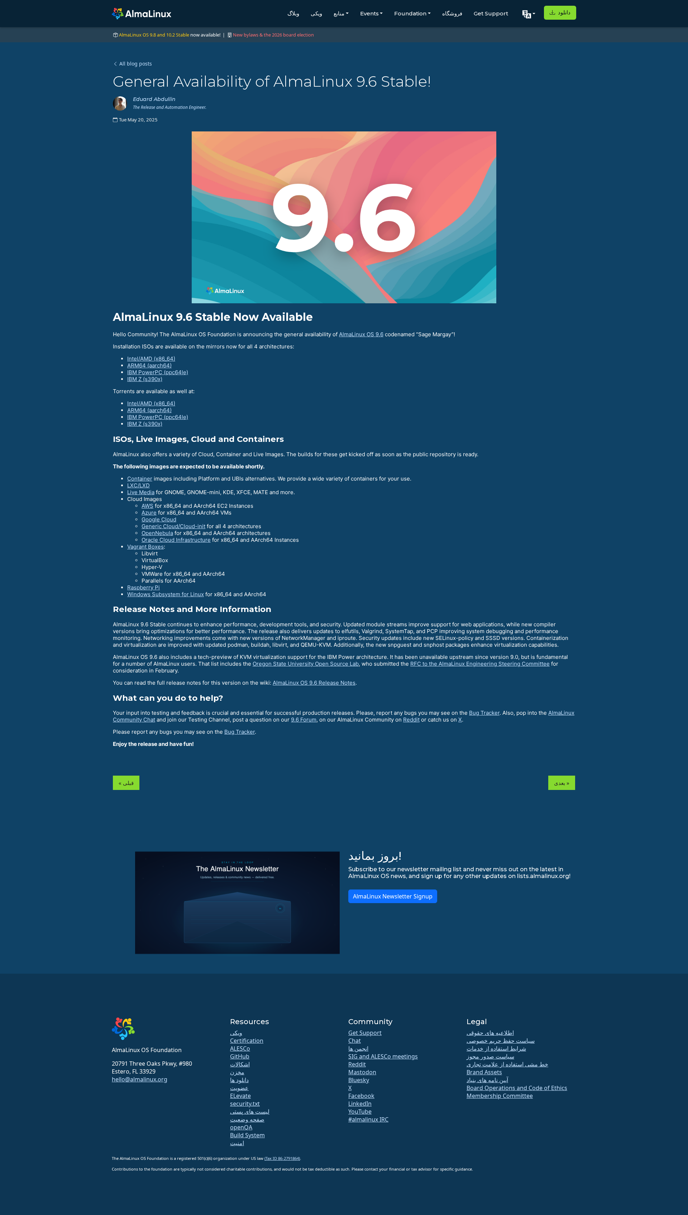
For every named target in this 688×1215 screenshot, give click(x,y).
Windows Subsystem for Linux (165, 594)
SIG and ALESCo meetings (383, 1056)
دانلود (563, 12)
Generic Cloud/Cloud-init (173, 526)
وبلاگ (293, 13)
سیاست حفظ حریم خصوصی (501, 1041)
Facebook (361, 1096)
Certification (246, 1041)
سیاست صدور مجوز (490, 1056)
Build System (247, 1135)
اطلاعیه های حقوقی (490, 1033)
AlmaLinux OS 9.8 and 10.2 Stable (154, 35)
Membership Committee (500, 1096)
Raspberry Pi (143, 587)
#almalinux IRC (368, 1119)
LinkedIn (360, 1104)
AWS (147, 505)
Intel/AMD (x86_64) (151, 358)
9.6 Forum (303, 719)
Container (139, 478)
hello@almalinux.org (139, 1079)
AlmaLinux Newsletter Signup (393, 896)
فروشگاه (452, 13)
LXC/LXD (138, 485)
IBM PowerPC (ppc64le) (157, 372)
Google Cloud (159, 519)
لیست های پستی (249, 1111)
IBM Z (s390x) (144, 379)
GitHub (239, 1056)
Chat (354, 1041)
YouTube (360, 1111)
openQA (241, 1127)
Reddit (411, 719)
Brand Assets (484, 1072)
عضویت (239, 1088)
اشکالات (240, 1064)
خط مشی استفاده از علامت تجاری (507, 1064)
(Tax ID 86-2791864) (282, 1158)
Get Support (491, 13)
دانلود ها (239, 1080)
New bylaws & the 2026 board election (273, 35)
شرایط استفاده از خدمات (496, 1048)
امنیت (237, 1143)
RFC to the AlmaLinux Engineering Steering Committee (480, 663)
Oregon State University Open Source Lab (306, 663)
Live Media (140, 492)
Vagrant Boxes (145, 546)
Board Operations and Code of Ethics (517, 1088)
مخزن (237, 1072)
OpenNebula (157, 533)
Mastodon (362, 1072)
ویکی (316, 13)
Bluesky (358, 1080)
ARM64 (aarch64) (149, 365)
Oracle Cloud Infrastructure (176, 539)
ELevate (240, 1096)
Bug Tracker (484, 712)
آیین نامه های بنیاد (487, 1080)
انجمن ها (358, 1048)
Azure (149, 512)
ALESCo (240, 1048)
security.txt (245, 1104)
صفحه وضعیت (247, 1119)
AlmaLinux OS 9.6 (361, 334)
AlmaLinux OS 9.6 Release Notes (314, 682)
